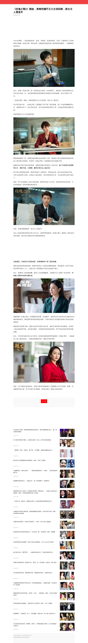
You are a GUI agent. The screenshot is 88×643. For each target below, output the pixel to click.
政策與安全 (20, 637)
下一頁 (44, 401)
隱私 (26, 637)
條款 (24, 637)
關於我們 (15, 637)
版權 (28, 637)
